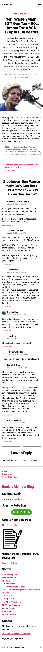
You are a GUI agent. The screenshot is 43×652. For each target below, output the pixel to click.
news (38, 152)
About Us (6, 471)
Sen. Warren (9, 154)
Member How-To (9, 614)
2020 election (10, 147)
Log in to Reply (7, 225)
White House (36, 154)
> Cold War (9, 596)
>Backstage (9, 584)
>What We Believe (12, 602)
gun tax (28, 152)
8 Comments (23, 78)
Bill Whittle (7, 4)
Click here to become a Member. (16, 634)
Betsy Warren (29, 147)
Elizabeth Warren (11, 152)
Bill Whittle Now (21, 14)
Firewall (5, 593)
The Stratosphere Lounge (13, 587)
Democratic (34, 149)
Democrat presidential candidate (17, 149)
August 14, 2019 (32, 74)
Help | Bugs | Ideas (10, 477)
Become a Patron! (9, 563)
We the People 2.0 (10, 608)
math (34, 152)
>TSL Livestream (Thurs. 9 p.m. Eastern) (22, 590)
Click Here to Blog (10, 525)
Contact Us (7, 474)
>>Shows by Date (10, 574)
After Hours (7, 611)
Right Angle (7, 581)
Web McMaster (15, 74)
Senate (17, 154)
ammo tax (19, 147)
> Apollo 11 (9, 599)
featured (21, 152)
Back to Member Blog (18, 487)
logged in (17, 460)
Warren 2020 (25, 154)
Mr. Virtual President (11, 605)
